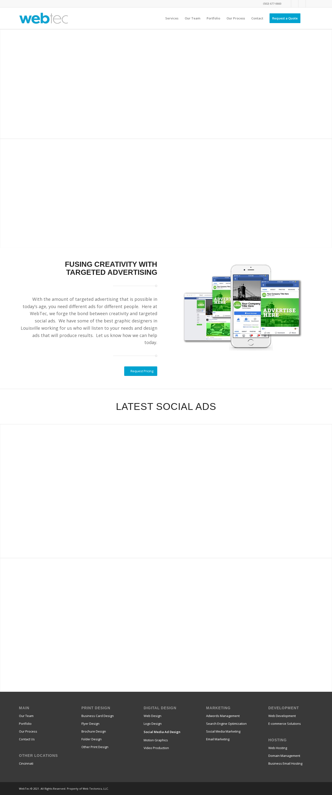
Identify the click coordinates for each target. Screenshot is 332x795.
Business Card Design (97, 716)
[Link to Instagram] (302, 3)
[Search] (308, 18)
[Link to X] (294, 3)
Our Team (26, 716)
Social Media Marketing (223, 731)
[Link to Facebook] (287, 3)
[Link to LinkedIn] (309, 3)
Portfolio (25, 723)
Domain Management (284, 755)
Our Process (28, 731)
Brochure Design (93, 731)
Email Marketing (217, 739)
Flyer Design (90, 723)
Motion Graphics (156, 740)
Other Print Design (94, 747)
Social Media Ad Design (162, 732)
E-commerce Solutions (284, 723)
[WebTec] (43, 18)
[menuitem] (172, 18)
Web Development (282, 716)
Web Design (152, 716)
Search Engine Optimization (226, 723)
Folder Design (91, 739)
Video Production (156, 748)
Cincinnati (26, 763)
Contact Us (27, 739)
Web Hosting (277, 748)
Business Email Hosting (285, 763)
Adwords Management (223, 716)
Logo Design (153, 723)
